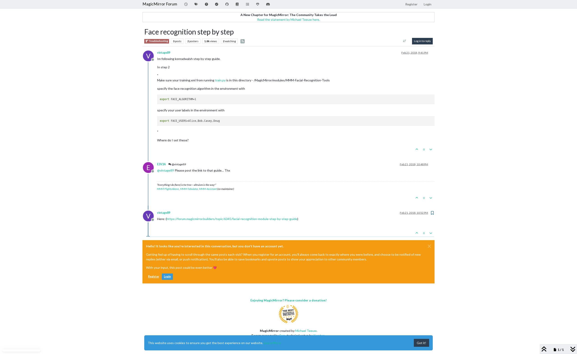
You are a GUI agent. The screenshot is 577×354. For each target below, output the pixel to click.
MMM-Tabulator (189, 189)
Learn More (272, 343)
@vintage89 (178, 164)
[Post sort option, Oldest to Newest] (404, 41)
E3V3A (161, 164)
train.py (220, 80)
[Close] (429, 246)
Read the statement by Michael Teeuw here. (288, 19)
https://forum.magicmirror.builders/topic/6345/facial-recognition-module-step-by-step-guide (232, 219)
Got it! (421, 343)
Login (167, 276)
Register (153, 276)
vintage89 (163, 52)
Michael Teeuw (306, 331)
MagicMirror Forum (159, 4)
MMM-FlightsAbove (168, 189)
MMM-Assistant (208, 189)
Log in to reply (422, 41)
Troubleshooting (158, 41)
